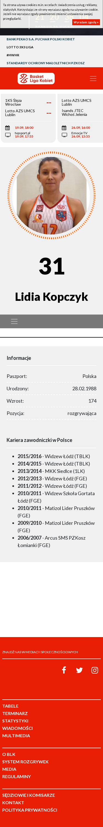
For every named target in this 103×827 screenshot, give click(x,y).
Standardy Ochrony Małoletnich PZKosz (46, 63)
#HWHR (13, 55)
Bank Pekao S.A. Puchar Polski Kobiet (41, 39)
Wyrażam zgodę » (86, 22)
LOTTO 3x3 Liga (20, 47)
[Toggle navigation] (93, 78)
